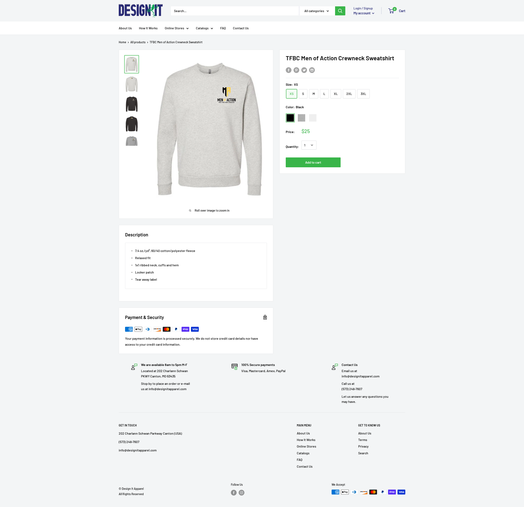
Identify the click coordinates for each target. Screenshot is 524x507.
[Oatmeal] (312, 118)
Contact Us (241, 28)
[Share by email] (312, 70)
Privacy (363, 446)
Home (122, 42)
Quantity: (292, 146)
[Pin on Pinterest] (296, 70)
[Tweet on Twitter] (304, 70)
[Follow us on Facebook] (234, 492)
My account (362, 13)
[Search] (340, 10)
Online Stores (174, 28)
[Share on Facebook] (288, 70)
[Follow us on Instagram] (241, 492)
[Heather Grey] (301, 118)
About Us (125, 28)
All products (138, 42)
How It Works (148, 28)
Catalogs (202, 28)
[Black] (290, 118)
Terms (362, 440)
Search (363, 453)
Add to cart (313, 162)
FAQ (223, 28)
